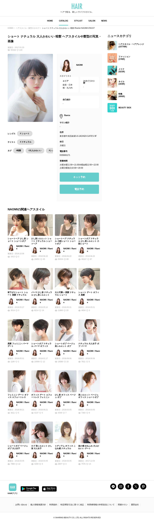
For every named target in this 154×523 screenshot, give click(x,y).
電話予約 (79, 189)
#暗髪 (18, 150)
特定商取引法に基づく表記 (72, 504)
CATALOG (63, 21)
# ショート (24, 133)
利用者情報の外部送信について (101, 504)
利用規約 (53, 504)
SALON (91, 21)
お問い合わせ (21, 504)
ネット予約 (79, 177)
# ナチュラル (25, 142)
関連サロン (123, 504)
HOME (50, 21)
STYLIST (78, 21)
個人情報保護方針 (38, 504)
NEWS (104, 21)
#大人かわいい (35, 150)
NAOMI (79, 65)
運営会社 (135, 504)
